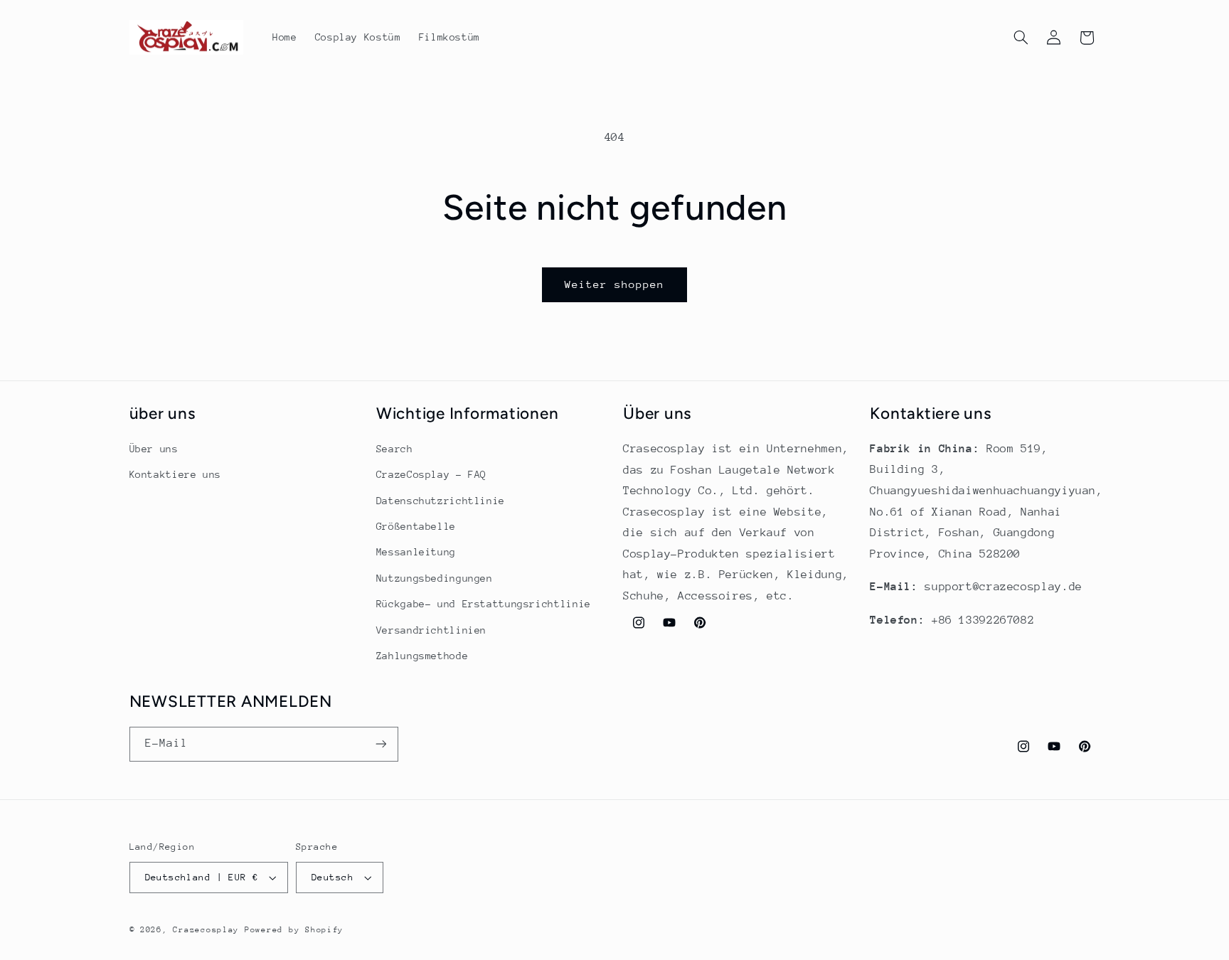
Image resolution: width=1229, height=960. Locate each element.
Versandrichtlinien (431, 630)
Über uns (154, 448)
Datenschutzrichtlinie (440, 500)
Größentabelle (416, 526)
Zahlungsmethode (422, 655)
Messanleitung (416, 552)
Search (394, 448)
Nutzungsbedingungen (434, 578)
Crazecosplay (206, 929)
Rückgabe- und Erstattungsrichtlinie (483, 603)
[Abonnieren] (380, 744)
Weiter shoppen (615, 284)
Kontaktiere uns (175, 474)
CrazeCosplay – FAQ (431, 474)
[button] (1020, 37)
